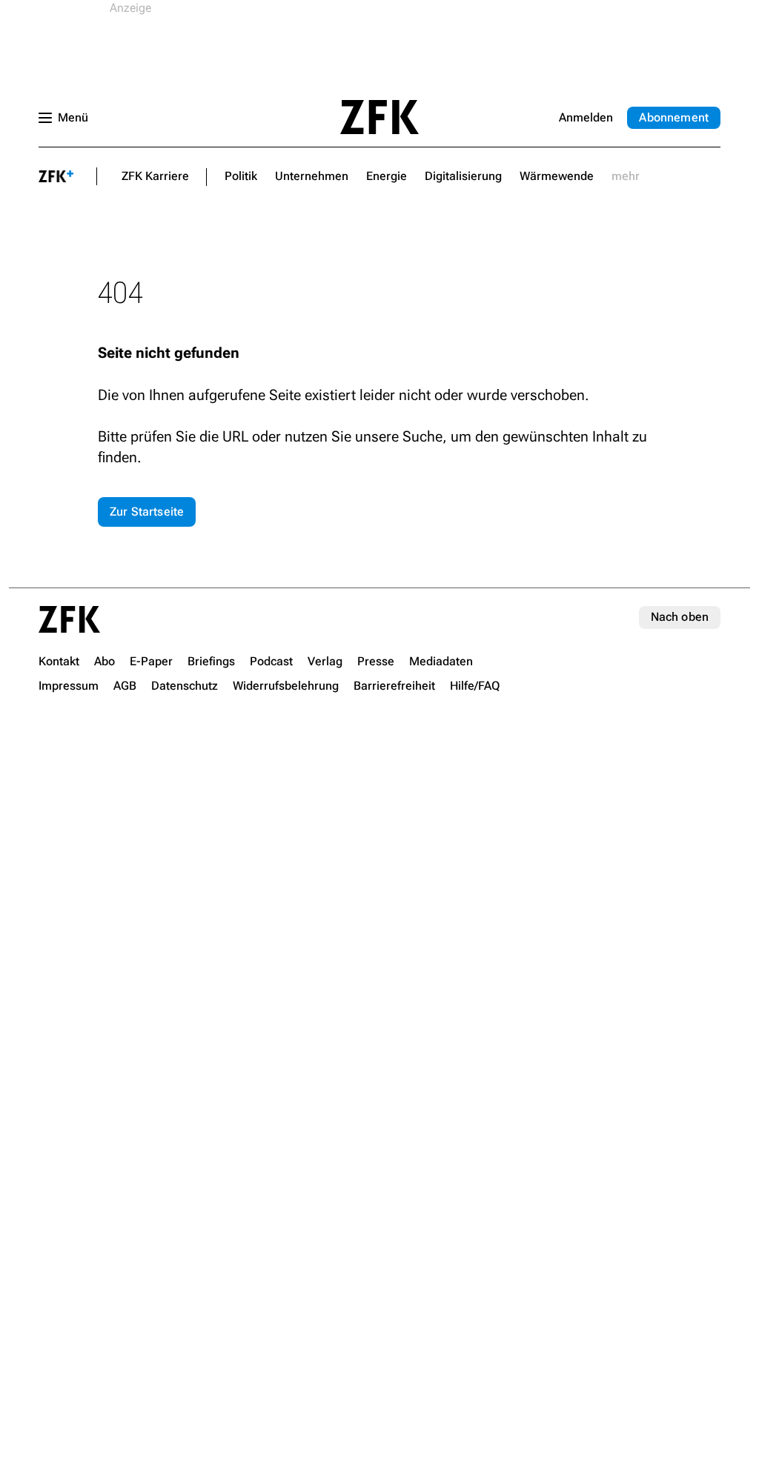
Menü (73, 117)
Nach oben (680, 617)
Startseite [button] (379, 117)
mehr (625, 176)
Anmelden (586, 117)
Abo (674, 117)
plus (56, 176)
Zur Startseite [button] (147, 512)
